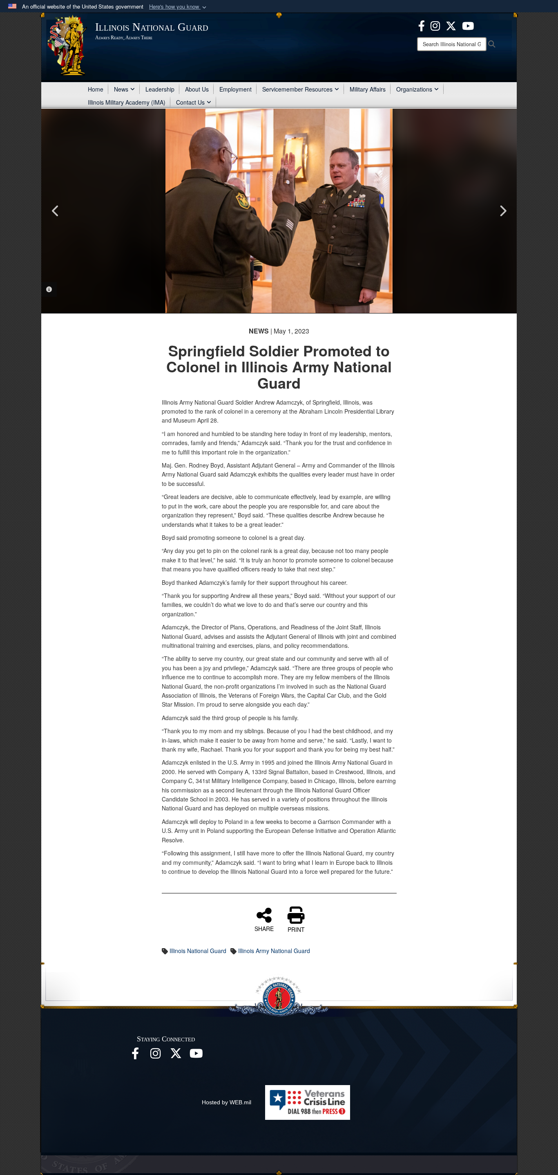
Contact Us (190, 102)
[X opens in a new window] (451, 25)
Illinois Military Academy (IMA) (126, 102)
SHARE (264, 928)
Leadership (159, 89)
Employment (235, 89)
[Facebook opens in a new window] (421, 25)
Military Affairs (368, 89)
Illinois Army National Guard (274, 951)
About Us (197, 89)
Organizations (414, 89)
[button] (178, 6)
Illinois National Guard (198, 951)
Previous (55, 211)
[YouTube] (468, 25)
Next (502, 211)
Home (95, 89)
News (121, 89)
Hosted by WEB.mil (226, 1102)
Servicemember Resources (297, 89)
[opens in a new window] (176, 1055)
